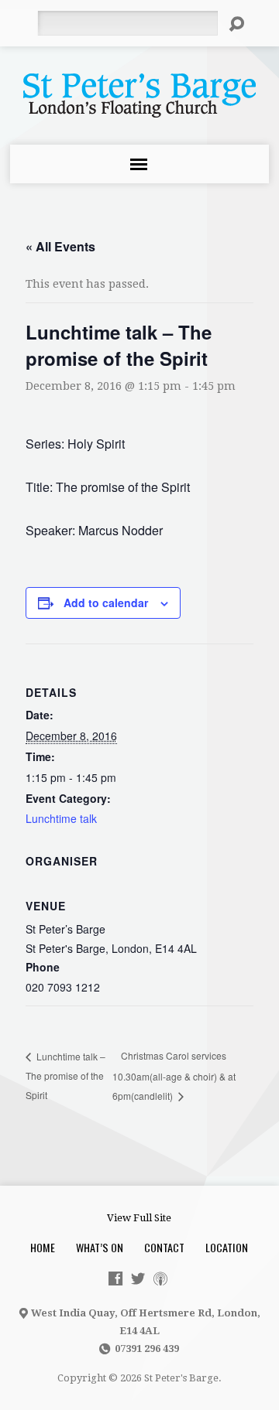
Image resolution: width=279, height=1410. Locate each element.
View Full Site (139, 1218)
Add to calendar (106, 602)
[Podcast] (160, 1278)
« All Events (60, 246)
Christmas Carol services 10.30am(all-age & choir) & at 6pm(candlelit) (174, 1075)
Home (42, 1247)
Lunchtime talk (61, 818)
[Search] (236, 24)
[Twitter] (138, 1278)
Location (226, 1247)
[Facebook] (115, 1278)
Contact (164, 1247)
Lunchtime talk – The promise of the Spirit (65, 1075)
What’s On (99, 1247)
